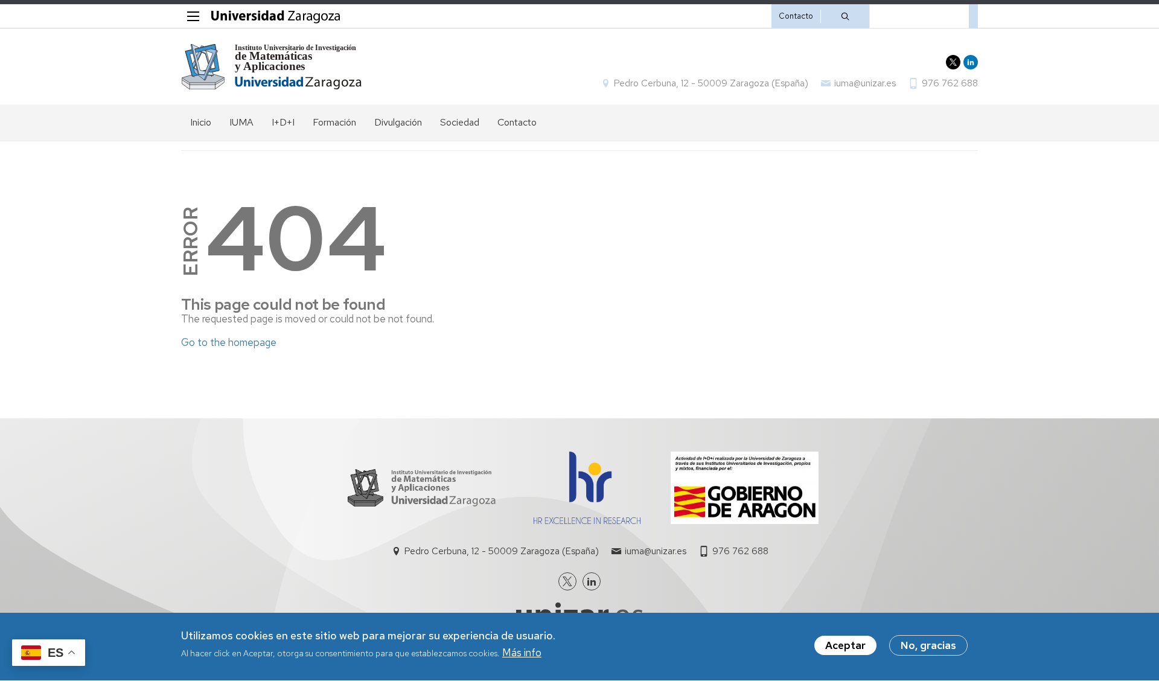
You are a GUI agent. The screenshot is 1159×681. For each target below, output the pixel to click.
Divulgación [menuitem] (398, 122)
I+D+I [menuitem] (283, 122)
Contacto (796, 16)
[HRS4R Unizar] (587, 520)
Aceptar (845, 645)
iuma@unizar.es (865, 83)
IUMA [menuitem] (241, 122)
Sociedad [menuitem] (459, 122)
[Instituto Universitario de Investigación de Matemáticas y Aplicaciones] (272, 66)
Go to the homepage (228, 342)
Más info (521, 653)
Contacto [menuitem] (517, 122)
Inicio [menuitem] (200, 122)
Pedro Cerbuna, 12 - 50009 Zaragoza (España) (711, 83)
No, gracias (928, 645)
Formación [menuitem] (334, 122)
